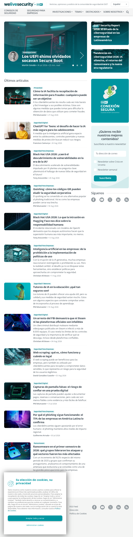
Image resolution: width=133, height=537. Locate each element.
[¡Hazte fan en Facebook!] (93, 199)
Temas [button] (78, 12)
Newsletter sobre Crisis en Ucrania (110, 163)
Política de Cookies (78, 514)
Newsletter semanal (107, 170)
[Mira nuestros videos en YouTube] (101, 199)
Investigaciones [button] (61, 12)
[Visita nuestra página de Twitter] (110, 199)
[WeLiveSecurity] (25, 4)
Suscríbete (105, 178)
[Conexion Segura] (110, 101)
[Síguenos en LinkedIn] (118, 199)
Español (116, 4)
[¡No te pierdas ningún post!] (126, 199)
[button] (81, 47)
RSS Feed (73, 507)
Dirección (73, 510)
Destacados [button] (92, 12)
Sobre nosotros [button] (112, 12)
